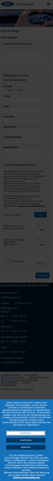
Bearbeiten (25, 433)
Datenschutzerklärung (26, 477)
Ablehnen (25, 447)
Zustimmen (26, 440)
